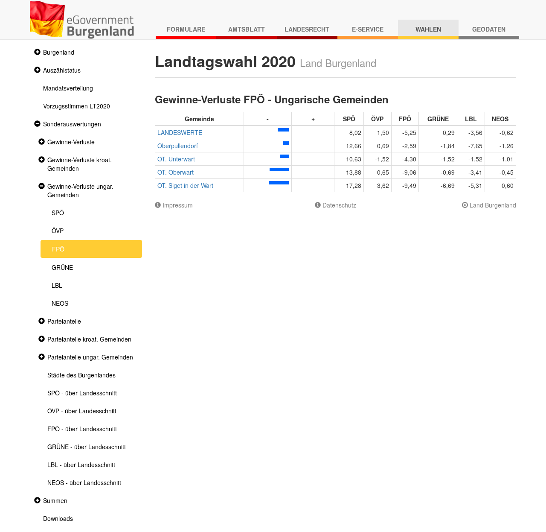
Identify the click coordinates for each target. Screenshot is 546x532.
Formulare (186, 29)
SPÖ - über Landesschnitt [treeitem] (82, 393)
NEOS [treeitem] (60, 303)
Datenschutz (338, 205)
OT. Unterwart (176, 159)
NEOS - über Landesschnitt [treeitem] (84, 482)
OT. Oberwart (175, 172)
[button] (36, 52)
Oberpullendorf (177, 145)
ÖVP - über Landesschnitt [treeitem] (81, 410)
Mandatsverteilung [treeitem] (68, 88)
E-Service (367, 29)
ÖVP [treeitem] (58, 230)
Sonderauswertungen (72, 124)
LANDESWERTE (179, 132)
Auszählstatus (62, 70)
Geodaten (488, 29)
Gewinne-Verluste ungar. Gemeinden (80, 190)
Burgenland (58, 52)
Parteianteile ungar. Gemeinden (90, 357)
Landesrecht (307, 29)
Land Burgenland (492, 205)
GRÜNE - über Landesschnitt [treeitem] (86, 446)
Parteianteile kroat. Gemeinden (89, 339)
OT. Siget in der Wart (185, 185)
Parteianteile (64, 321)
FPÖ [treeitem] (58, 249)
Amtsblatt (246, 29)
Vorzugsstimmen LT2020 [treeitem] (76, 106)
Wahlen (428, 29)
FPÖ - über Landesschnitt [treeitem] (82, 428)
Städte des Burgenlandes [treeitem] (81, 375)
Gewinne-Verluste (71, 141)
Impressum (177, 205)
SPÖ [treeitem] (58, 212)
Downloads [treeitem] (58, 518)
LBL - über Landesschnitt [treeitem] (81, 464)
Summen (55, 500)
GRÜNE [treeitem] (62, 267)
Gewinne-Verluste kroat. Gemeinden (79, 163)
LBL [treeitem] (57, 285)
